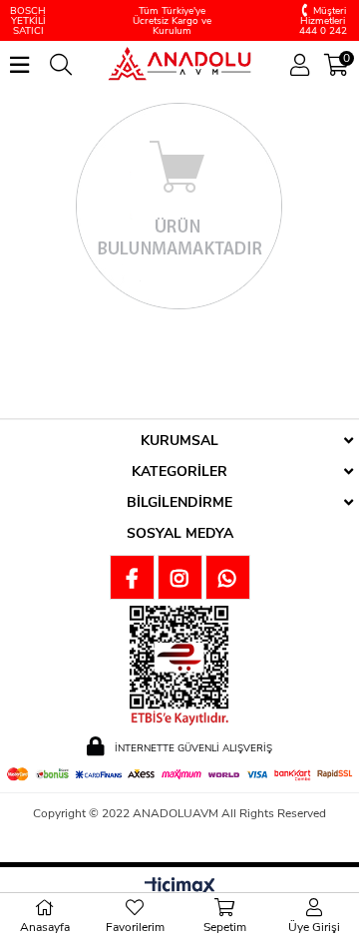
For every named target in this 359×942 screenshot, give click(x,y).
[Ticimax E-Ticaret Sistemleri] (180, 887)
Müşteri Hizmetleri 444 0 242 (323, 21)
